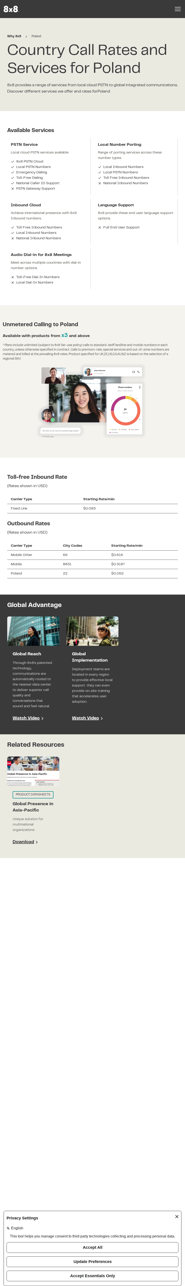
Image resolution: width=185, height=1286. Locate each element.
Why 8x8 (14, 36)
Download (25, 843)
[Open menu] (177, 9)
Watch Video (26, 718)
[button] (33, 671)
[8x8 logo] (12, 9)
